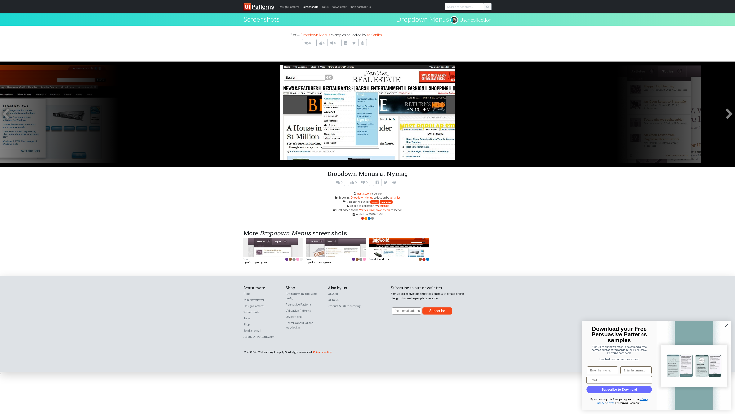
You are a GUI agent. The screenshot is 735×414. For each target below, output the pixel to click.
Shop (246, 324)
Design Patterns (254, 306)
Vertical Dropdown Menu (374, 210)
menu (375, 202)
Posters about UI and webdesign (299, 325)
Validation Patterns (298, 310)
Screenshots (310, 6)
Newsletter (339, 6)
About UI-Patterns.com (258, 336)
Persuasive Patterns (299, 304)
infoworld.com (382, 259)
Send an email (252, 330)
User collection (475, 20)
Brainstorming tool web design (301, 296)
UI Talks (333, 299)
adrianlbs (374, 34)
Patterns (289, 6)
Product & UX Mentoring (344, 306)
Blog (246, 293)
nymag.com (364, 193)
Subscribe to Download (619, 389)
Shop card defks (360, 6)
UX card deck (294, 316)
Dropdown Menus (422, 19)
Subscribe (437, 311)
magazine (386, 202)
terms (610, 402)
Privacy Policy (322, 352)
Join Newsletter (253, 299)
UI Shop (333, 293)
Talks (325, 6)
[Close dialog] (726, 325)
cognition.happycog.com (255, 262)
